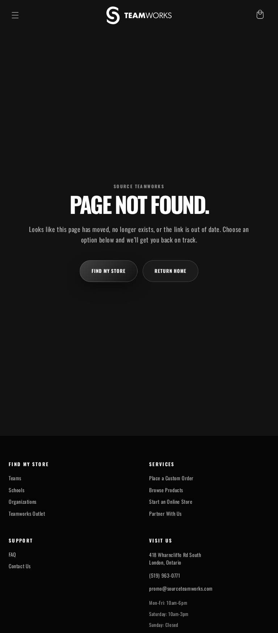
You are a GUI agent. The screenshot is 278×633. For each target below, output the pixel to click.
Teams (15, 478)
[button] (15, 15)
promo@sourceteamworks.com (181, 588)
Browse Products (166, 490)
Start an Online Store (171, 501)
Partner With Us (165, 513)
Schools (16, 490)
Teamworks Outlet (27, 513)
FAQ (12, 554)
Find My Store (109, 270)
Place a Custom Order (171, 478)
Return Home (170, 270)
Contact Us (20, 566)
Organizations (23, 501)
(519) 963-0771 (164, 575)
